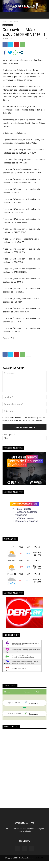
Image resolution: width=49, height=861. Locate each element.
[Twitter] (10, 44)
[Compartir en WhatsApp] (15, 52)
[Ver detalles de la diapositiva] (24, 612)
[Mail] (24, 848)
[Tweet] (10, 52)
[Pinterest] (16, 44)
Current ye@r (9, 434)
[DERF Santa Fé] (24, 6)
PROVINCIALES (14, 21)
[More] (28, 44)
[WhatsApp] (22, 44)
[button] (4, 15)
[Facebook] (5, 44)
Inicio (4, 21)
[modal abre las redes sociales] (21, 52)
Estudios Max (39, 858)
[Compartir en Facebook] (5, 52)
